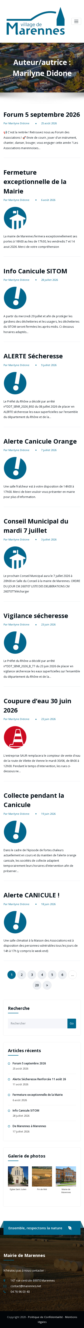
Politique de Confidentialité (45, 1317)
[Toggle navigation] (76, 21)
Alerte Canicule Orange (40, 441)
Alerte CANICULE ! (32, 895)
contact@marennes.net (25, 1286)
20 (37, 985)
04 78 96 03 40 (20, 1292)
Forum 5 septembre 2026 (42, 114)
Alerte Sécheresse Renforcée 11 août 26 (39, 1079)
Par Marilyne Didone (16, 123)
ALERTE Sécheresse (33, 356)
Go (72, 1023)
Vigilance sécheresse (36, 615)
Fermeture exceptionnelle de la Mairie (35, 181)
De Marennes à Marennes (29, 1126)
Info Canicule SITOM (35, 271)
